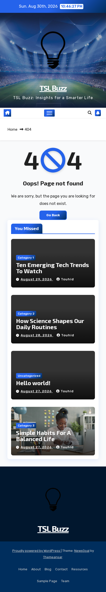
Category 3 (26, 425)
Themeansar (52, 557)
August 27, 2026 (37, 391)
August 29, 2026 (37, 279)
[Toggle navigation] (49, 113)
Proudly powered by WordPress (36, 551)
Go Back (53, 215)
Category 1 (26, 257)
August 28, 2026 (37, 335)
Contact (61, 569)
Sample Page (47, 581)
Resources (79, 569)
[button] (90, 112)
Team (65, 581)
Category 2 (26, 313)
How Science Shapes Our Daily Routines (50, 323)
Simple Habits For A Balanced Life (43, 435)
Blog (48, 569)
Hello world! (33, 382)
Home (12, 129)
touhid (67, 279)
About (36, 569)
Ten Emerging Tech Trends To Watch (52, 267)
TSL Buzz (53, 87)
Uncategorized (29, 375)
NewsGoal (81, 551)
